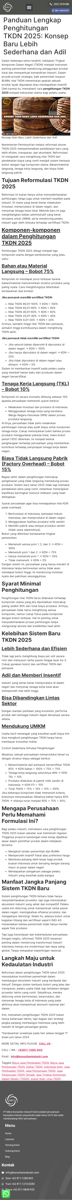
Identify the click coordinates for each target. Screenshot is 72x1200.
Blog (7, 1156)
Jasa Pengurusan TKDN (40, 1070)
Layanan (9, 1139)
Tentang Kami (12, 1145)
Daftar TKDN (34, 1066)
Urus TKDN (54, 1078)
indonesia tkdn (53, 1066)
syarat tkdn (38, 1078)
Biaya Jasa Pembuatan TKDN (30, 1062)
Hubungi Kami (12, 1151)
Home (8, 1133)
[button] (29, 7)
